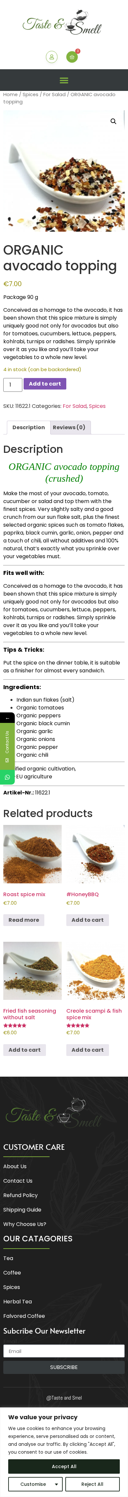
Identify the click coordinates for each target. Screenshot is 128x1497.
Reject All (92, 1484)
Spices (30, 94)
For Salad (54, 94)
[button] (64, 80)
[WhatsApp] (7, 777)
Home (10, 94)
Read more (24, 920)
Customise (33, 1484)
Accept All (64, 1466)
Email (10, 1341)
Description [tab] (28, 427)
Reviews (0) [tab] (69, 427)
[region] (64, 1452)
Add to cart (45, 384)
